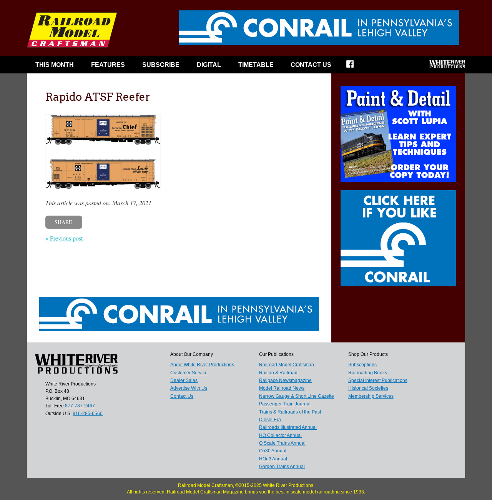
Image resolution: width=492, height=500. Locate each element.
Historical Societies (368, 388)
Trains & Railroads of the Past (290, 412)
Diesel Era (270, 419)
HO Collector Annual (280, 435)
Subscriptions (362, 364)
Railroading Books (367, 372)
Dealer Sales (184, 380)
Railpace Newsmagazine (285, 380)
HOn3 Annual (273, 459)
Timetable (256, 64)
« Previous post (64, 238)
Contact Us (311, 64)
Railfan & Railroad (278, 372)
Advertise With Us (188, 388)
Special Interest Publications (377, 380)
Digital (209, 64)
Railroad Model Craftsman (286, 364)
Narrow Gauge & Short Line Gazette (296, 396)
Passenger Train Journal (285, 404)
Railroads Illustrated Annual (288, 427)
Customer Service (189, 372)
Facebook (355, 66)
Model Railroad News (281, 388)
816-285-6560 (88, 413)
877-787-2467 (80, 406)
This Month (54, 64)
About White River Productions (202, 364)
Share (63, 222)
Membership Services (371, 396)
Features (108, 64)
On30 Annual (272, 450)
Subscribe (161, 64)
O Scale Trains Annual (282, 443)
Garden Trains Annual (282, 466)
